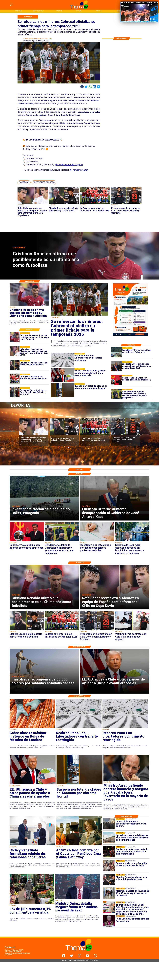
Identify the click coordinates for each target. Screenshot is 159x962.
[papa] (109, 921)
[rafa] (33, 203)
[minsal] (109, 893)
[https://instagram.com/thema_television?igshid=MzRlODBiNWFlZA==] (79, 957)
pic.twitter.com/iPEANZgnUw (69, 164)
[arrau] (126, 780)
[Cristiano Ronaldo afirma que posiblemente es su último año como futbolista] (15, 337)
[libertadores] (78, 727)
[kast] (116, 366)
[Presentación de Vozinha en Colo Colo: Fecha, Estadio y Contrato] (126, 203)
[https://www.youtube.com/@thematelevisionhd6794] (87, 957)
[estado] (109, 851)
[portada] (109, 907)
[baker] (116, 352)
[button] (24, 182)
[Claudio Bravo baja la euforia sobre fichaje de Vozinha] (64, 203)
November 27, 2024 (79, 170)
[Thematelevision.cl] (11, 6)
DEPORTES (26, 420)
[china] (116, 380)
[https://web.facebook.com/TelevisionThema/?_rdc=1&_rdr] (63, 957)
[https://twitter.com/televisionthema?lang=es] (71, 957)
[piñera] (109, 837)
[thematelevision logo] (79, 953)
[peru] (109, 824)
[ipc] (32, 903)
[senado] (109, 865)
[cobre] (32, 727)
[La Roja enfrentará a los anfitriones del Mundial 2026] (95, 203)
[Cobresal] (79, 315)
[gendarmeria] (116, 394)
